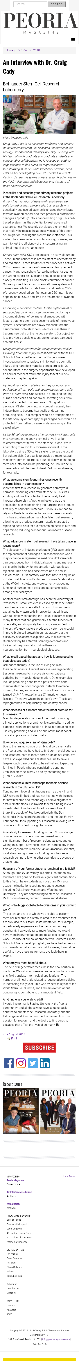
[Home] (41, 23)
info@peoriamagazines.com (56, 1339)
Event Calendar (14, 1258)
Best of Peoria (14, 1219)
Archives (11, 1196)
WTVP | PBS (13, 1301)
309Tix (10, 1314)
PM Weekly (12, 1253)
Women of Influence (17, 1242)
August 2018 (31, 50)
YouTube (11, 1276)
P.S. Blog (11, 1262)
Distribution (13, 1288)
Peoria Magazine (15, 1180)
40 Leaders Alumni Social (20, 1237)
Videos (10, 1271)
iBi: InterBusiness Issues (19, 1192)
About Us (11, 1310)
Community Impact (17, 1224)
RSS (19, 1276)
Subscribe (12, 1284)
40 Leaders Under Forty (19, 1233)
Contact (11, 1305)
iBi (18, 50)
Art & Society (13, 1204)
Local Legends (14, 1228)
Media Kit (11, 1293)
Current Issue (13, 1184)
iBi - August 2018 (14, 1034)
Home (9, 50)
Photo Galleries (14, 1267)
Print (14, 1038)
